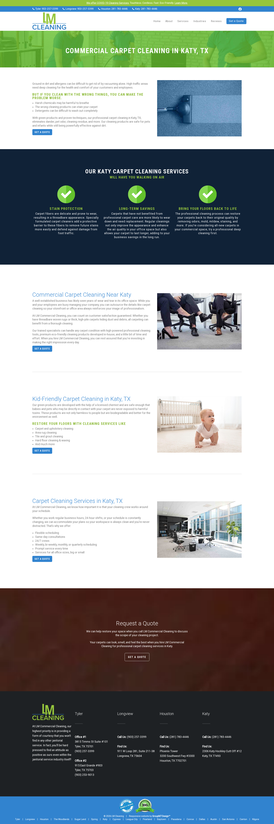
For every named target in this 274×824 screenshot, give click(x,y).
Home (157, 21)
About (169, 21)
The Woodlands (61, 819)
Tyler (17, 819)
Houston (44, 819)
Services (183, 21)
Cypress (117, 819)
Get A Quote (137, 657)
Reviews (216, 21)
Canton (243, 819)
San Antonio (228, 819)
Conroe (190, 819)
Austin (213, 819)
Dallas (202, 819)
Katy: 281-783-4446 (145, 8)
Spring (94, 819)
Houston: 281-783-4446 (114, 8)
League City (132, 819)
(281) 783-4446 (179, 736)
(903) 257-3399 (136, 736)
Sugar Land (80, 819)
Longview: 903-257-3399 (79, 8)
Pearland (147, 819)
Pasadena (176, 819)
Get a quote (42, 132)
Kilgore (255, 819)
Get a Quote (236, 21)
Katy (105, 819)
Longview (30, 819)
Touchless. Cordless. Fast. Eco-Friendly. (137, 2)
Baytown (161, 819)
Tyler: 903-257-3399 (46, 8)
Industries (199, 21)
